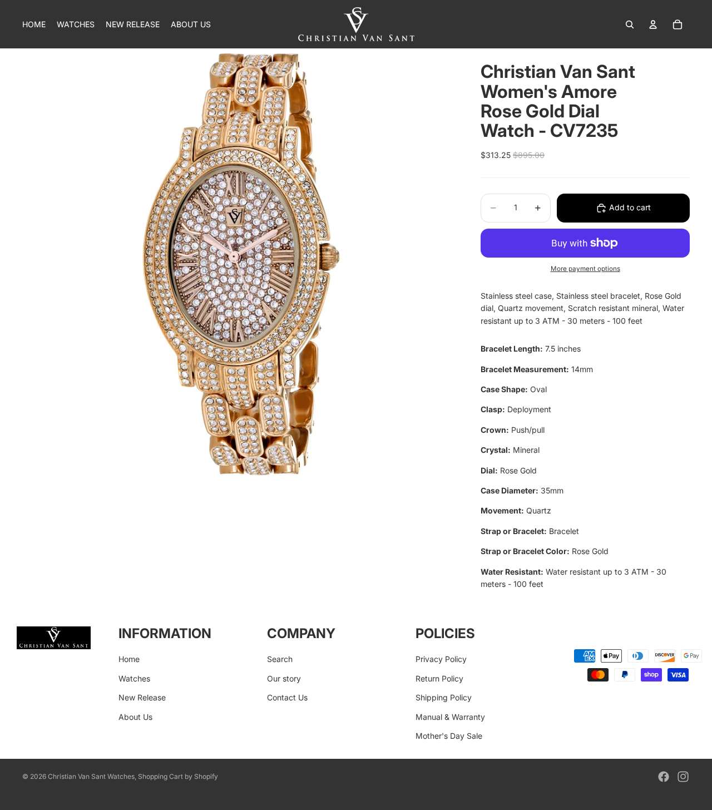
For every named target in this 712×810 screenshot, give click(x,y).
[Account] (653, 24)
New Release (142, 697)
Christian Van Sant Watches (91, 776)
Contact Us (287, 697)
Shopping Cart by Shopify (178, 776)
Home (129, 659)
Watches (134, 678)
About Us (135, 716)
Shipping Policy (444, 697)
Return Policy (439, 678)
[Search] (629, 24)
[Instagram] (683, 776)
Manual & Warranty (450, 716)
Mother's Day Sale (449, 735)
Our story (284, 678)
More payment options (585, 269)
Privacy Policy (441, 659)
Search (280, 659)
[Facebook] (663, 776)
